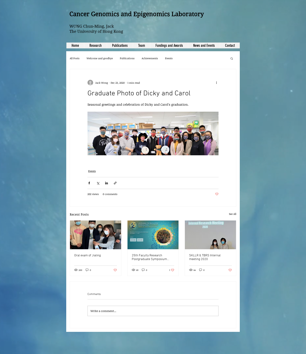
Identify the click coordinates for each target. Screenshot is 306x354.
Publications (127, 58)
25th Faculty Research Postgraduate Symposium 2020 (149, 257)
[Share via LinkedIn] (106, 183)
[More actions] (216, 82)
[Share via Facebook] (89, 183)
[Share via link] (115, 183)
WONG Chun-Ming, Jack (91, 26)
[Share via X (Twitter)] (98, 183)
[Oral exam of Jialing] (95, 235)
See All (232, 214)
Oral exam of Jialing (87, 255)
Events (169, 58)
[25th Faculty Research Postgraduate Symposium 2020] (153, 235)
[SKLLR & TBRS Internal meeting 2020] (210, 235)
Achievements (150, 58)
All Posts (75, 58)
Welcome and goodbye (100, 58)
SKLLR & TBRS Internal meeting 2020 (205, 257)
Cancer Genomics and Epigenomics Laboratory (136, 14)
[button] (231, 58)
